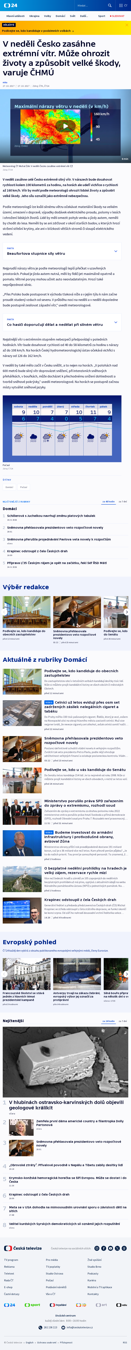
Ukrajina (34, 16)
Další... (84, 16)
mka (5, 82)
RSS (125, 1342)
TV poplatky (53, 1266)
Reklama (9, 1266)
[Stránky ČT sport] (32, 1304)
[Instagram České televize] (97, 1248)
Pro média (52, 1259)
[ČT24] (10, 5)
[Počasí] (62, 428)
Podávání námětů (56, 1287)
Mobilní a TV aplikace (100, 1287)
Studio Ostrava (54, 1273)
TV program (11, 1259)
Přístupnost (66, 1342)
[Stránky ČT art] (101, 1304)
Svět (72, 16)
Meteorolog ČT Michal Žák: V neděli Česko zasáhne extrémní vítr (36, 166)
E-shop (8, 1287)
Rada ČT (9, 1280)
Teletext (9, 1273)
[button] (65, 126)
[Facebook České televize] (103, 1248)
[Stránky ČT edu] (121, 1304)
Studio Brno (94, 1266)
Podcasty (93, 1273)
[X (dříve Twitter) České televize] (117, 1248)
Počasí (23, 487)
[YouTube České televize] (110, 1248)
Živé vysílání (94, 1259)
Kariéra (92, 1280)
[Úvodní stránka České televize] (23, 1248)
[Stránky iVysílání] (58, 1304)
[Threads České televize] (124, 1248)
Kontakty (93, 1294)
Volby (47, 16)
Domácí (60, 16)
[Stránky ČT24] (9, 1304)
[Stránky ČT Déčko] (81, 1304)
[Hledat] (109, 5)
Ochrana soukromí (46, 1342)
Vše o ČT (51, 1294)
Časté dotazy (11, 1294)
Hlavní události (15, 16)
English (29, 1342)
